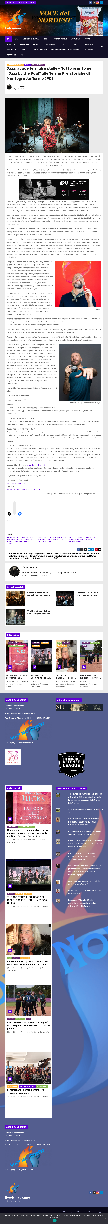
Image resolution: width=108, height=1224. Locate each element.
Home (16, 39)
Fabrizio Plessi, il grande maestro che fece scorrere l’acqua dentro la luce (65, 679)
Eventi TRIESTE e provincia (27, 1086)
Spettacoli (45, 643)
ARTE (45, 39)
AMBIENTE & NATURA (31, 39)
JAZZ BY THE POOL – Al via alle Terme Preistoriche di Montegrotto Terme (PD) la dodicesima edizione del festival (20, 540)
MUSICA (75, 44)
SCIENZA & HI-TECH (39, 50)
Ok (54, 1221)
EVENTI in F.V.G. (95, 643)
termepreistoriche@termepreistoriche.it (23, 489)
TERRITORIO (11, 55)
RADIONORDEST (89, 44)
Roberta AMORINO (29, 839)
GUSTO (63, 44)
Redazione (20, 86)
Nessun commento (41, 907)
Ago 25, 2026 (13, 681)
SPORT (23, 50)
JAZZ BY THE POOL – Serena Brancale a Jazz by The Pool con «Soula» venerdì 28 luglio (82, 539)
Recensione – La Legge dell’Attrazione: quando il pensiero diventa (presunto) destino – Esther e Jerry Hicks (28, 833)
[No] (105, 1218)
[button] (102, 47)
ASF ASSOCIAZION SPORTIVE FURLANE (65, 50)
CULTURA (87, 39)
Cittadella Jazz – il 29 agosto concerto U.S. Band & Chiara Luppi (87, 595)
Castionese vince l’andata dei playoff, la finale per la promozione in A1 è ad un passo (28, 1025)
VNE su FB (91, 1212)
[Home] (8, 39)
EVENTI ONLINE (50, 44)
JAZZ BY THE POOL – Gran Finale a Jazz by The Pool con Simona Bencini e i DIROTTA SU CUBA (52, 539)
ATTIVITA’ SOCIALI (60, 39)
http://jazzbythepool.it (36, 465)
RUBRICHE (11, 50)
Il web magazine (13, 28)
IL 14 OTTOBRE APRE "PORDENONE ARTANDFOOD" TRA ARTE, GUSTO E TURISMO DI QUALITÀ (82, 856)
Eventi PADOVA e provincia (15, 64)
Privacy (23, 55)
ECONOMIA (24, 44)
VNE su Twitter (81, 1212)
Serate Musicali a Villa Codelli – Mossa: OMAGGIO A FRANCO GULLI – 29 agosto (39, 596)
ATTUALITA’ (75, 39)
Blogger (99, 1212)
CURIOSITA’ (11, 44)
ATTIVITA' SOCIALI (12, 1086)
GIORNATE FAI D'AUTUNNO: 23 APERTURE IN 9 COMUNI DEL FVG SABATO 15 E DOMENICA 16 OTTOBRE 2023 (84, 822)
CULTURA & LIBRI (13, 643)
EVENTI (36, 44)
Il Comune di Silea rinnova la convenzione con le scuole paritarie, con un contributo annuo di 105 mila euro (85, 844)
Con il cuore (61, 646)
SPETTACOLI (88, 50)
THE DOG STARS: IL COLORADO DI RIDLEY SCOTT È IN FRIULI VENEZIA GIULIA (40, 679)
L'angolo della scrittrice (16, 646)
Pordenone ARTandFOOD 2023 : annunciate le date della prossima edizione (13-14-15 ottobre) (82, 903)
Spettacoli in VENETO (38, 64)
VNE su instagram (69, 1212)
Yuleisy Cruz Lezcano (30, 968)
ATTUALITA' (36, 643)
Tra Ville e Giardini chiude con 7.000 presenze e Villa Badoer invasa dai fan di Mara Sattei (39, 615)
